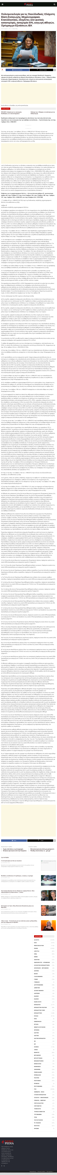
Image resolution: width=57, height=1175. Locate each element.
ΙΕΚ (35, 1041)
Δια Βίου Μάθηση (38, 990)
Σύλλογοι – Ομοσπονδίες (41, 1097)
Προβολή (36, 1083)
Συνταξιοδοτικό (38, 1103)
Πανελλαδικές (38, 1072)
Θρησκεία (36, 1030)
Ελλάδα (36, 1016)
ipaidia (36, 948)
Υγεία (35, 1117)
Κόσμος (36, 1047)
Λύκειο (36, 1049)
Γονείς (36, 979)
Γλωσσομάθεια (38, 976)
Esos (14, 28)
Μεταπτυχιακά (38, 1058)
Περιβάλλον (37, 1075)
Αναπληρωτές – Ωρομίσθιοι (42, 962)
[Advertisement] (28, 93)
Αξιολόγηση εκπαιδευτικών (42, 965)
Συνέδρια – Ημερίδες (40, 1100)
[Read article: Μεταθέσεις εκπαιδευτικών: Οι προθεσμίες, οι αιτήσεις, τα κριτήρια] (48, 880)
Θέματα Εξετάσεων (39, 1027)
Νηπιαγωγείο (37, 1063)
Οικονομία (37, 1069)
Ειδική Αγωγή (37, 1002)
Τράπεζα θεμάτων (39, 1111)
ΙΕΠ (35, 1044)
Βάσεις (36, 973)
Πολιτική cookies (41, 1171)
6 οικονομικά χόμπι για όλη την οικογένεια (11, 860)
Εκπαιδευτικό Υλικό (39, 1010)
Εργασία (36, 1024)
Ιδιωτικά (36, 1032)
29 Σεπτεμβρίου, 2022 (6, 28)
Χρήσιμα (36, 1128)
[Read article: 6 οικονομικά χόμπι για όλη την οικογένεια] (48, 865)
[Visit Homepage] (28, 4)
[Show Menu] (2, 4)
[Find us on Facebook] (1, 1166)
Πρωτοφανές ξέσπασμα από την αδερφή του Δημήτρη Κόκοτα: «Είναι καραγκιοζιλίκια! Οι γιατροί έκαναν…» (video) (17, 891)
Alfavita (36, 940)
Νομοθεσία (37, 1066)
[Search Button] (54, 4)
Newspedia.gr (33, 1171)
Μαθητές (36, 1052)
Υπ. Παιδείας (37, 1122)
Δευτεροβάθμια (38, 985)
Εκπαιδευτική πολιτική (40, 1007)
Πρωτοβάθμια (38, 1086)
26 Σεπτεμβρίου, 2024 (6, 924)
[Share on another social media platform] (55, 70)
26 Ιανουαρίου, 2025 (6, 862)
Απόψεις (36, 970)
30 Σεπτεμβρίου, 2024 (6, 894)
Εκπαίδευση (37, 1004)
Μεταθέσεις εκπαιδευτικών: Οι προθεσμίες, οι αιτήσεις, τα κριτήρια (17, 875)
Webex (36, 956)
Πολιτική (36, 1077)
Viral (35, 954)
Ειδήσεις (36, 996)
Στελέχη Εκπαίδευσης (40, 1094)
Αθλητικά (36, 959)
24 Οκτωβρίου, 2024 (6, 877)
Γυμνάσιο (37, 982)
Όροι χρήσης (49, 1171)
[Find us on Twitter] (4, 1165)
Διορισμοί (37, 993)
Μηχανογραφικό (38, 1061)
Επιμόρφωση (37, 1021)
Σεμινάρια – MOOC (39, 1092)
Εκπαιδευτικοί (38, 1013)
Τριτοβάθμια (38, 1114)
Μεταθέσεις (37, 1055)
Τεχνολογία (37, 1108)
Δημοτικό (37, 987)
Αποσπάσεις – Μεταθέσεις (41, 968)
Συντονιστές (37, 1106)
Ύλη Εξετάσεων (38, 1120)
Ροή (16, 28)
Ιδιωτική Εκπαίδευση (39, 1038)
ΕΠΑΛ (35, 1018)
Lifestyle (36, 951)
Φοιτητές (37, 1125)
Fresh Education (39, 945)
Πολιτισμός (37, 1080)
